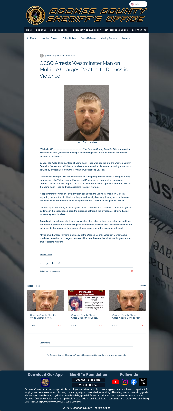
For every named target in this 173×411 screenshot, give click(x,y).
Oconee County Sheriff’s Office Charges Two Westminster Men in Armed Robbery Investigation (45, 316)
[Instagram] (125, 382)
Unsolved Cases (49, 38)
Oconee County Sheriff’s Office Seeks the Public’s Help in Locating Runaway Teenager (85, 316)
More (125, 38)
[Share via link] (59, 263)
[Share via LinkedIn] (53, 263)
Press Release (88, 38)
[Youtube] (116, 382)
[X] (143, 382)
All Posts (31, 38)
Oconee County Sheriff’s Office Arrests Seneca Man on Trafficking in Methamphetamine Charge (126, 316)
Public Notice (69, 38)
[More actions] (131, 55)
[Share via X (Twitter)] (47, 263)
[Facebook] (134, 382)
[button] (41, 30)
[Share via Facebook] (41, 263)
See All (143, 285)
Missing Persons (109, 38)
